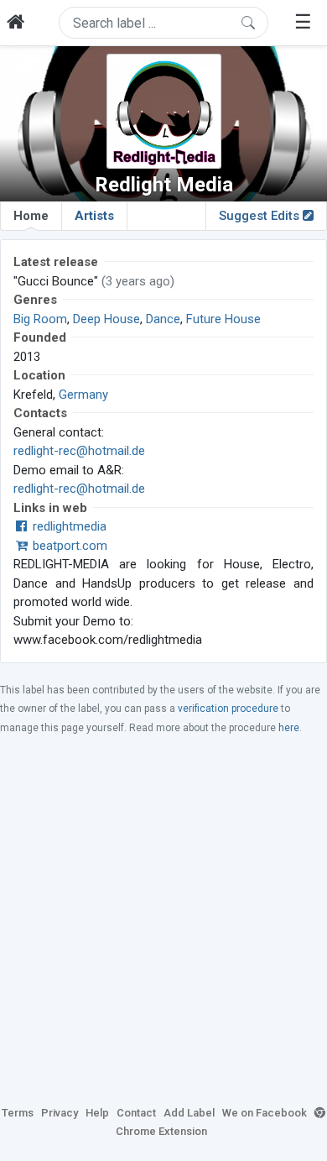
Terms (18, 1112)
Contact (136, 1112)
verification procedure (228, 708)
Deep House (106, 319)
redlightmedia (67, 526)
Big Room (40, 319)
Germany (83, 394)
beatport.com (68, 545)
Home (31, 215)
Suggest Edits (261, 215)
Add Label (189, 1112)
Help (97, 1112)
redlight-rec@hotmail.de (79, 450)
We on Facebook (264, 1112)
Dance (163, 319)
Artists (94, 215)
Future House (223, 319)
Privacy (59, 1112)
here (288, 728)
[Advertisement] (163, 919)
